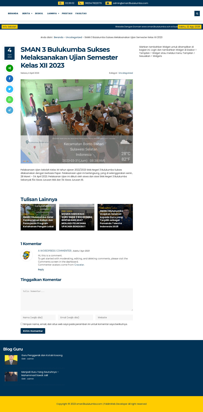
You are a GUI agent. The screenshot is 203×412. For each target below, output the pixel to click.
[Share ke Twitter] (9, 89)
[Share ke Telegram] (9, 110)
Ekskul (39, 13)
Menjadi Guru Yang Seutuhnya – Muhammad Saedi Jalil (40, 373)
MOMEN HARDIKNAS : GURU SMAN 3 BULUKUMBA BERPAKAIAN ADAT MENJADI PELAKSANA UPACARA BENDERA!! (77, 220)
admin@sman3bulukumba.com (130, 3)
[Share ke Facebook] (9, 79)
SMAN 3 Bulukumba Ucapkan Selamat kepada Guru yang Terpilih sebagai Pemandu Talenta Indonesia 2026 (111, 218)
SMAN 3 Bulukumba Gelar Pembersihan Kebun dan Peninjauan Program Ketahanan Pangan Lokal (38, 222)
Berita (26, 13)
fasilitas (81, 13)
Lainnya (52, 13)
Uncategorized (74, 37)
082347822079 (93, 3)
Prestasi (67, 13)
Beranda (13, 13)
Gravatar (79, 264)
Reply (41, 269)
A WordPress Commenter (54, 250)
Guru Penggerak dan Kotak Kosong (41, 355)
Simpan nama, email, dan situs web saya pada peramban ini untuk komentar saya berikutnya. (75, 324)
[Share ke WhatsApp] (9, 100)
